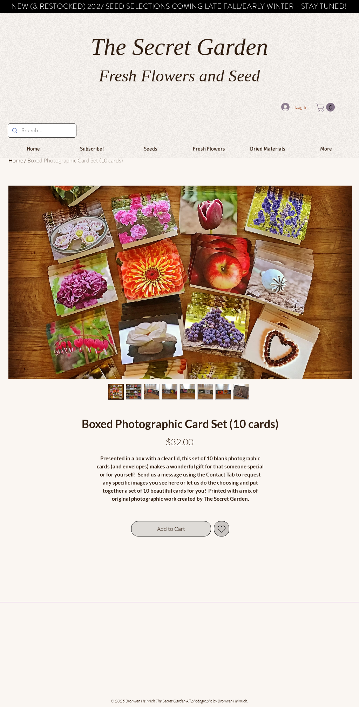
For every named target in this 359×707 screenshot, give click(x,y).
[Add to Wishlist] (221, 528)
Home (15, 160)
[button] (326, 107)
